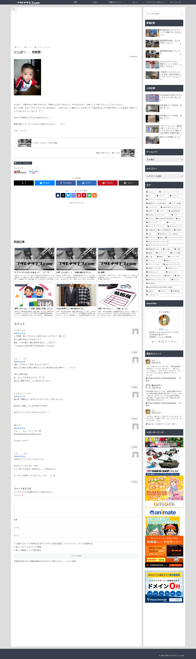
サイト (16, 536)
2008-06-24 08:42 (19, 456)
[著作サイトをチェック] (58, 195)
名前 (15, 520)
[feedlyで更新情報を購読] (89, 195)
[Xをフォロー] (63, 195)
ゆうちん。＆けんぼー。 (23, 163)
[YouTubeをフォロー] (79, 195)
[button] (129, 183)
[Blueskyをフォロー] (68, 195)
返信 (135, 352)
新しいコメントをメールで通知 (28, 547)
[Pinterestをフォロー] (84, 195)
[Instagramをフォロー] (73, 195)
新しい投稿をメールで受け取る (28, 550)
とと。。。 (164, 329)
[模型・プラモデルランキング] (20, 171)
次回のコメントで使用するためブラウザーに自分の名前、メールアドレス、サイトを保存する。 (55, 544)
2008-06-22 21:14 (19, 333)
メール (16, 528)
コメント (18, 495)
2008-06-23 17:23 (19, 396)
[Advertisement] (76, 29)
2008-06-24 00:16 (19, 428)
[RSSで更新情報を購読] (94, 195)
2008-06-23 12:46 (19, 361)
